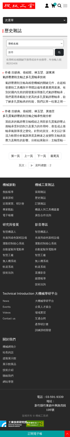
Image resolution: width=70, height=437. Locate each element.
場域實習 (40, 312)
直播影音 (40, 272)
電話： (41, 397)
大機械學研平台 (46, 294)
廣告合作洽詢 (43, 215)
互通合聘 (40, 318)
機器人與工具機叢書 (47, 209)
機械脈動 (9, 185)
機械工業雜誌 (44, 185)
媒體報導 (40, 278)
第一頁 (15, 156)
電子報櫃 (8, 215)
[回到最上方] (67, 434)
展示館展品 (9, 364)
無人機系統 (9, 261)
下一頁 (41, 156)
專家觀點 (8, 209)
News (6, 301)
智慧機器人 (9, 231)
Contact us (9, 318)
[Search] (59, 5)
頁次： (23, 165)
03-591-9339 (55, 397)
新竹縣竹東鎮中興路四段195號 (50, 408)
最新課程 (8, 197)
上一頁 (28, 156)
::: (4, 4)
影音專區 (41, 225)
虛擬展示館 (9, 358)
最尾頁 (54, 156)
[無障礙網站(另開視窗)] (35, 423)
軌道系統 (8, 266)
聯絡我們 (8, 375)
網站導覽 (8, 381)
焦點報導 (8, 192)
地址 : (50, 401)
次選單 (9, 20)
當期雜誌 (40, 192)
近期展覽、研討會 (13, 203)
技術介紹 (8, 370)
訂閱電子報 (35, 434)
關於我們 (9, 339)
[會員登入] (47, 5)
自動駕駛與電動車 (13, 249)
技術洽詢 (8, 272)
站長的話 (8, 352)
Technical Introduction (18, 294)
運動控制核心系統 (13, 243)
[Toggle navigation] (64, 6)
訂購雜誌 (40, 203)
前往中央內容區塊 (14, 4)
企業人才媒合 (43, 306)
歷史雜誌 (40, 197)
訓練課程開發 (43, 330)
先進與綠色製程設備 (15, 237)
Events (7, 306)
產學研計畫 (41, 324)
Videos (7, 312)
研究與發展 (11, 225)
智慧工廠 (8, 255)
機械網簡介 (9, 346)
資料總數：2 (43, 165)
